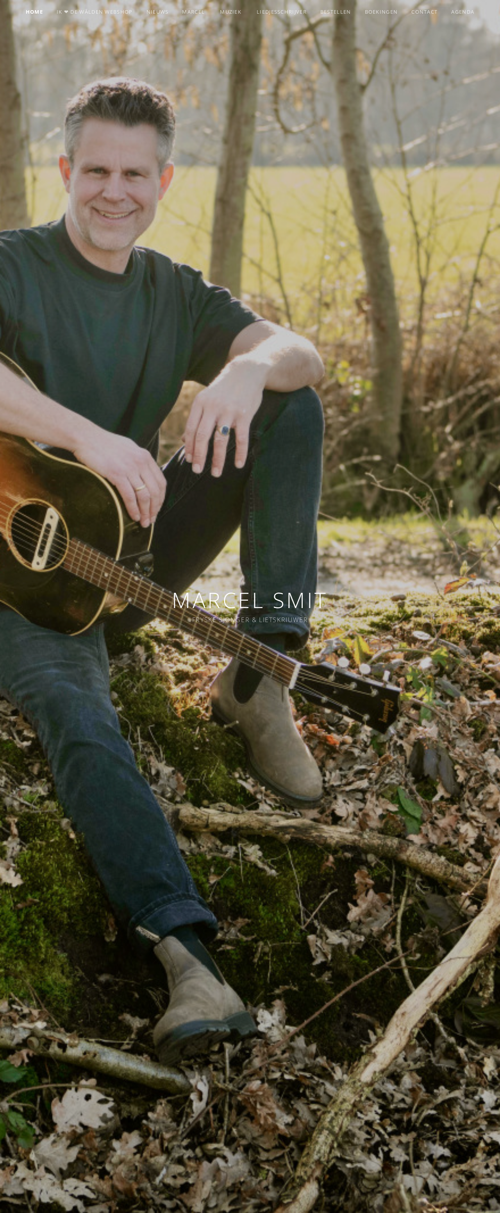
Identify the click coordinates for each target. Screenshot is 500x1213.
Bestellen (335, 11)
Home (34, 11)
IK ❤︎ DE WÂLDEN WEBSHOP (95, 11)
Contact (424, 11)
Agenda (462, 11)
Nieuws (157, 11)
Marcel (193, 11)
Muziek (230, 11)
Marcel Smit (250, 599)
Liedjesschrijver (282, 11)
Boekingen (381, 11)
